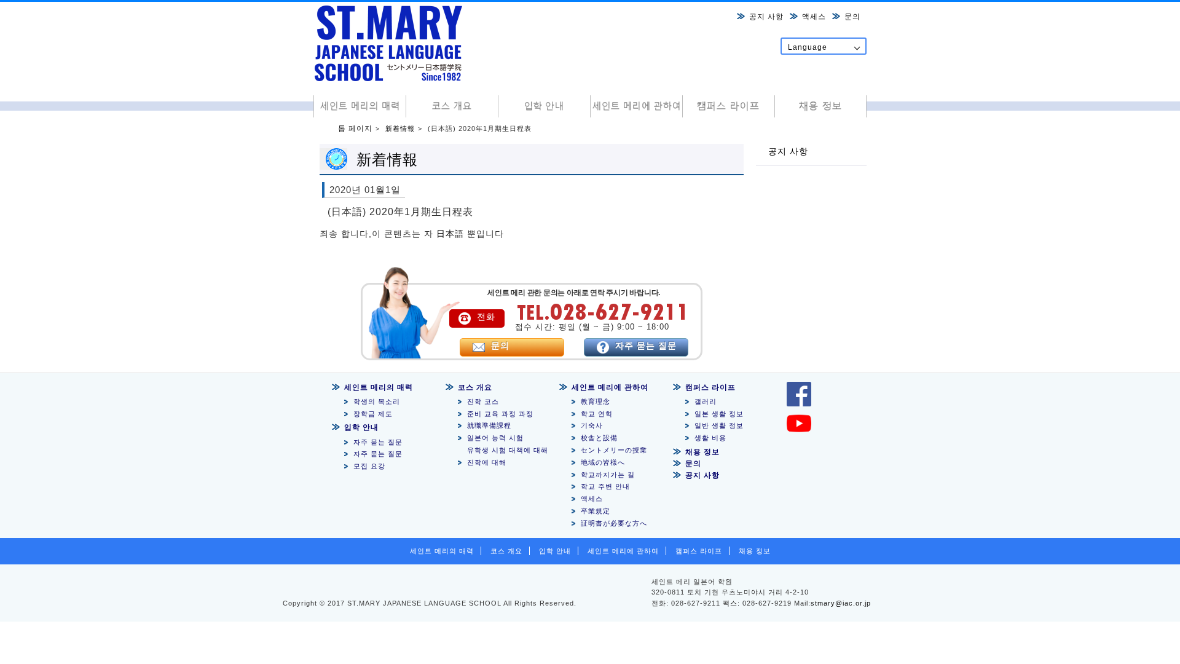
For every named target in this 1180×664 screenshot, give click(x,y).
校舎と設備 (599, 437)
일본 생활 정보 (719, 413)
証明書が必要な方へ (614, 523)
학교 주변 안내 (605, 486)
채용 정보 (820, 106)
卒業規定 (595, 511)
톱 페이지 (355, 128)
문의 (852, 16)
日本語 (450, 234)
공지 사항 (766, 16)
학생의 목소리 (376, 401)
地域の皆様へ (603, 462)
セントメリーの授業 (614, 450)
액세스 (814, 16)
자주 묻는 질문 (378, 442)
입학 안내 (544, 106)
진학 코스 (483, 401)
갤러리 (705, 401)
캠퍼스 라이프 (728, 106)
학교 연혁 (597, 413)
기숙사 (592, 425)
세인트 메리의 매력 (359, 106)
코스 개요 (452, 106)
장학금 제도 (373, 413)
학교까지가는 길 (608, 474)
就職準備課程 (493, 425)
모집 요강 (369, 466)
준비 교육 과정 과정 (500, 413)
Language (807, 47)
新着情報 (400, 128)
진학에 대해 (486, 462)
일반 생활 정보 (719, 425)
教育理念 (595, 401)
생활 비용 (710, 437)
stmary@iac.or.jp (841, 603)
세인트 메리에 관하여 (636, 106)
